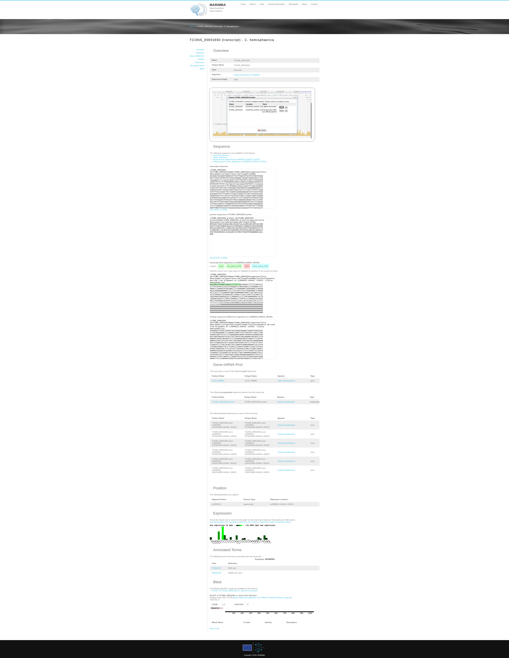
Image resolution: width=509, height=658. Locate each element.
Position (201, 59)
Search (253, 4)
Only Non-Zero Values (249, 522)
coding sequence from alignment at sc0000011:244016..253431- (240, 161)
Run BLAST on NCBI (218, 210)
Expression (199, 62)
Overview (200, 50)
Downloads (293, 4)
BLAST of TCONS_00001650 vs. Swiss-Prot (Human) (235, 591)
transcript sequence (221, 155)
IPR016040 (216, 573)
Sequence (200, 53)
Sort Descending (217, 522)
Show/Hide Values (283, 522)
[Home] (199, 16)
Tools (262, 4)
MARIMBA (218, 5)
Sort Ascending (231, 522)
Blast (202, 69)
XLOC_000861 (218, 381)
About (304, 4)
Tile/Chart (264, 522)
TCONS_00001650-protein (223, 402)
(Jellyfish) (247, 75)
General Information (276, 4)
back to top (214, 628)
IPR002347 (216, 568)
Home (243, 4)
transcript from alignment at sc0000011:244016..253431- (236, 159)
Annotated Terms (197, 65)
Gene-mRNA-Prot (197, 56)
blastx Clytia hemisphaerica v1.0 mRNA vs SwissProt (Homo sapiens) (262, 597)
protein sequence (220, 157)
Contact (314, 4)
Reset (271, 522)
